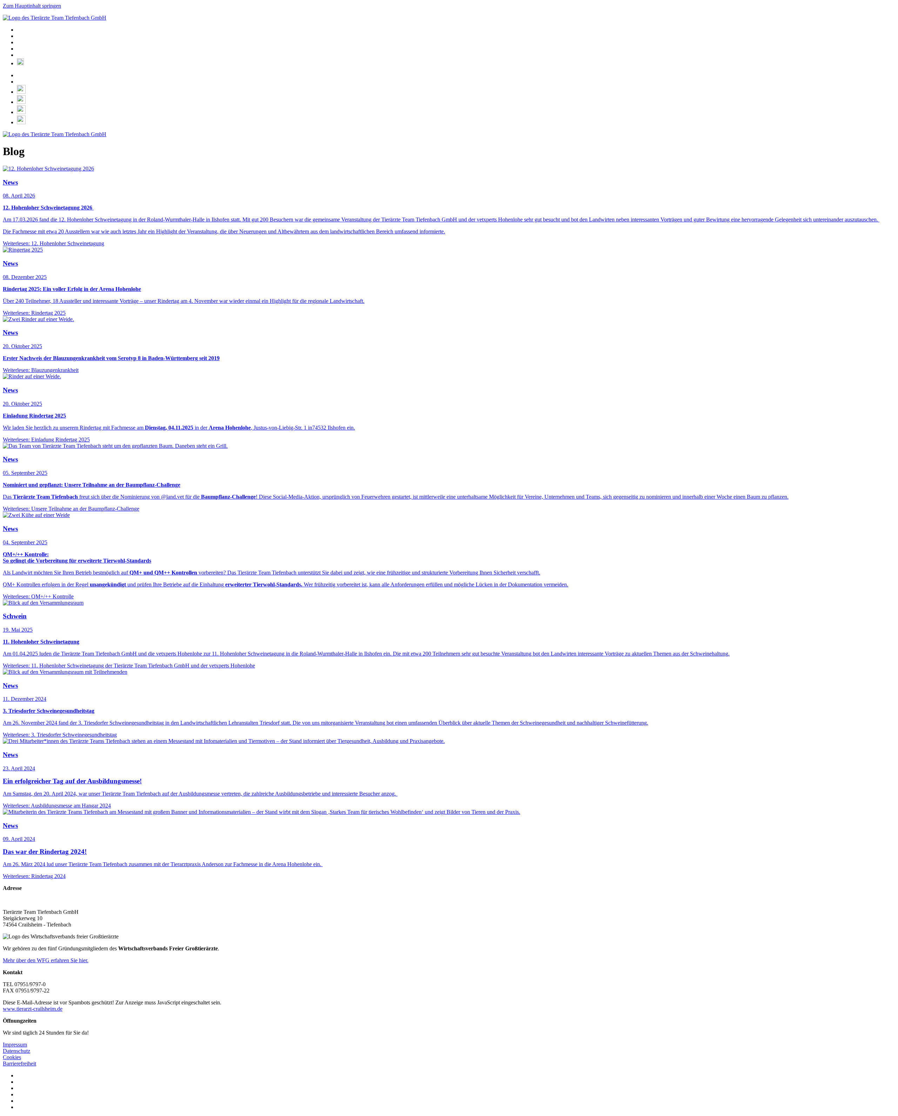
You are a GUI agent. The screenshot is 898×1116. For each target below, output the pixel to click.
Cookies (12, 1057)
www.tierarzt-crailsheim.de (32, 1009)
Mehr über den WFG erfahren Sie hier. (45, 960)
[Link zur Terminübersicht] (21, 102)
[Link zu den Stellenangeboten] (21, 122)
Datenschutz (16, 1051)
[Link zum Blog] (21, 112)
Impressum (15, 1045)
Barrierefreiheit (19, 1064)
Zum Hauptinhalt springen (32, 6)
